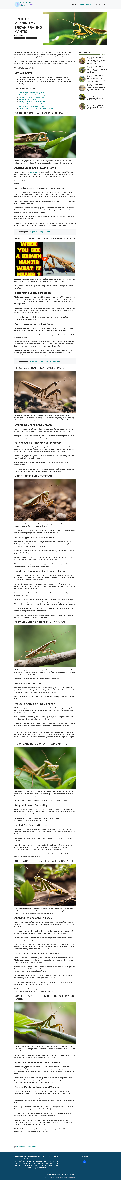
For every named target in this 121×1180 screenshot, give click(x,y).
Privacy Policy (56, 1174)
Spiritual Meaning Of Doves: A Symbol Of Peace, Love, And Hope (96, 89)
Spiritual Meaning (85, 4)
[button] (104, 4)
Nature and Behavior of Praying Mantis (32, 104)
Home (74, 4)
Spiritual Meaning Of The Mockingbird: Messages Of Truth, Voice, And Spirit (95, 98)
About (98, 4)
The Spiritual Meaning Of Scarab (39, 232)
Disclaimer (64, 1174)
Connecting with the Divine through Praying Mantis (36, 108)
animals (18, 1148)
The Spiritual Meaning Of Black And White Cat (43, 361)
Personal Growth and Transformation (31, 97)
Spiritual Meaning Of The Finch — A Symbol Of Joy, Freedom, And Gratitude (96, 107)
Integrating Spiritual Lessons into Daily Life (33, 106)
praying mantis (34, 172)
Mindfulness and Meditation (28, 99)
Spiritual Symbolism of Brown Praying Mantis (34, 95)
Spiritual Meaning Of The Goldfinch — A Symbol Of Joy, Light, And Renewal (96, 80)
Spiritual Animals (31, 38)
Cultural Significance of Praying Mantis (32, 93)
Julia (15, 35)
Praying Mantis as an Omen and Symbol (32, 102)
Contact (71, 1174)
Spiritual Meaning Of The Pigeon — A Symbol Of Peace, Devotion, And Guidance (97, 71)
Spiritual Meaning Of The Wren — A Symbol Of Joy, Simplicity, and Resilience (96, 62)
